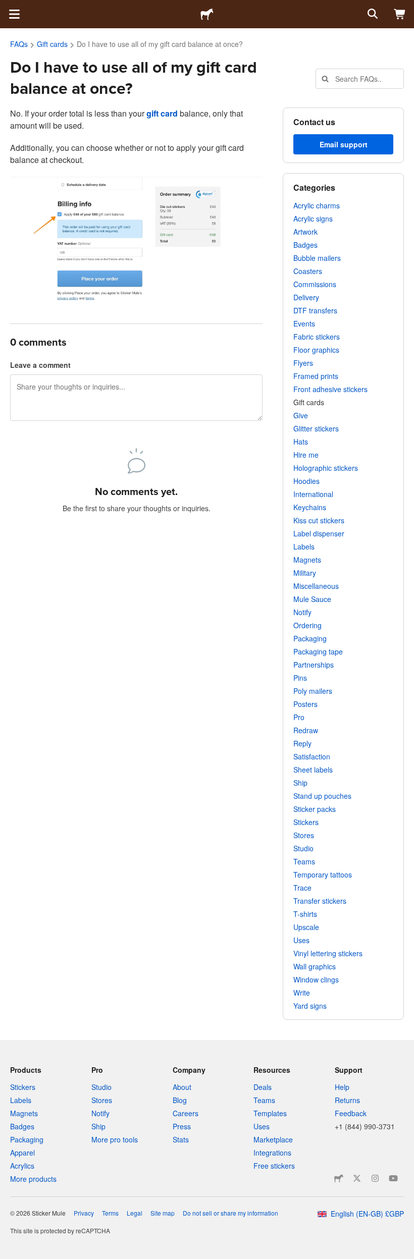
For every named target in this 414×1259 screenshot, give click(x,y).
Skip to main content (7, 7)
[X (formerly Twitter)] (357, 1178)
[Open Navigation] (14, 14)
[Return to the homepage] (207, 14)
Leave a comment (40, 365)
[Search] (371, 14)
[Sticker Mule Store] (339, 1178)
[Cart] (400, 14)
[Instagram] (375, 1178)
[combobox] (360, 79)
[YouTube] (393, 1178)
